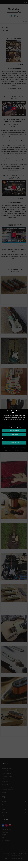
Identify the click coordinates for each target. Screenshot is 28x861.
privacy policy (13, 448)
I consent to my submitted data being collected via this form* (14, 438)
